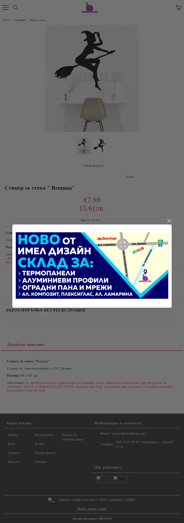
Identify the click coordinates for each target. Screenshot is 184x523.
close (169, 221)
